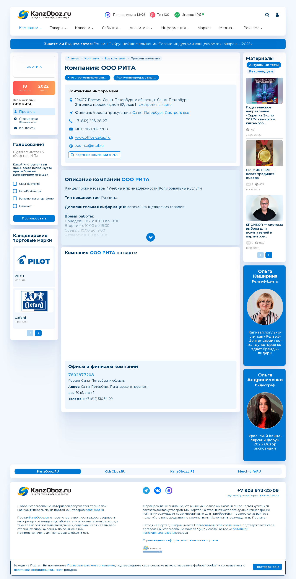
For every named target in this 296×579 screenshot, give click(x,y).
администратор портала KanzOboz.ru (253, 495)
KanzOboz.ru (94, 510)
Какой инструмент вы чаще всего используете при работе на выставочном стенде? (32, 170)
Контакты (27, 128)
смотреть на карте (155, 105)
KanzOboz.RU (48, 471)
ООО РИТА (136, 179)
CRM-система (29, 183)
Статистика (28, 120)
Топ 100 (163, 15)
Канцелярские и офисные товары (50, 17)
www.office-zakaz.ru (93, 137)
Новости (82, 28)
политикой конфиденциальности (38, 569)
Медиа (225, 28)
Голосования (28, 144)
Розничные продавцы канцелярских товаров (137, 77)
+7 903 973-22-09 (258, 490)
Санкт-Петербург (147, 113)
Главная (73, 58)
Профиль (27, 112)
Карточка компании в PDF (97, 155)
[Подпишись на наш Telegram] (146, 490)
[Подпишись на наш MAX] (168, 490)
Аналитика (140, 28)
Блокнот (25, 206)
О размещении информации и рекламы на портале (180, 540)
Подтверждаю (267, 567)
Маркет (204, 28)
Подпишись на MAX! (128, 15)
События (110, 28)
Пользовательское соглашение (217, 525)
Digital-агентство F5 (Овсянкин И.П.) (28, 154)
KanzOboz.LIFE (182, 471)
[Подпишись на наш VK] (157, 490)
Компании (28, 28)
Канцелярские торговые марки (32, 238)
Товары (56, 28)
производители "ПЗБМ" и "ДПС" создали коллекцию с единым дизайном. (148, 44)
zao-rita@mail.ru (89, 146)
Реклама (251, 28)
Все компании (114, 58)
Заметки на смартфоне (36, 198)
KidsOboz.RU (115, 471)
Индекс (191, 15)
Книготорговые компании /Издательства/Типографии (89, 77)
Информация (173, 28)
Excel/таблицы (30, 191)
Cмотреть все (177, 113)
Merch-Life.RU (249, 471)
